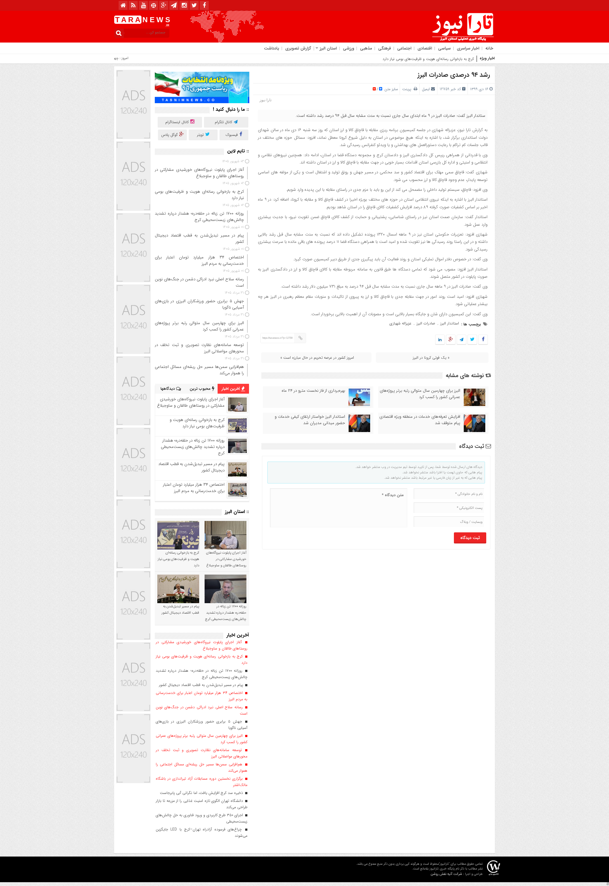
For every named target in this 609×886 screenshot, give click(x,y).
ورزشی (348, 48)
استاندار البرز (449, 323)
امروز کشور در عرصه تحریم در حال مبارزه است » (317, 358)
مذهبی (366, 48)
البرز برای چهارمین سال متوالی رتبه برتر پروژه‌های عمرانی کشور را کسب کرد (420, 394)
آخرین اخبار (231, 389)
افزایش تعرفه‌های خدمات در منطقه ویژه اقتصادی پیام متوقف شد (419, 420)
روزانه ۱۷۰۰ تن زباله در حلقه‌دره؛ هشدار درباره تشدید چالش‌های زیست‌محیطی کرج (193, 446)
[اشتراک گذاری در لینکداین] (440, 340)
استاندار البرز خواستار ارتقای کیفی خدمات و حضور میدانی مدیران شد (310, 420)
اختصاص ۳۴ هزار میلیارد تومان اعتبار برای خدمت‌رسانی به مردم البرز (194, 487)
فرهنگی (384, 48)
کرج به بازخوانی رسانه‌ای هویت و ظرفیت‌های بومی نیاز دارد (428, 59)
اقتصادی (424, 48)
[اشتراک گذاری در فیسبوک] (482, 340)
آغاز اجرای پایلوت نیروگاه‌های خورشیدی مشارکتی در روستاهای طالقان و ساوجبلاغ (191, 402)
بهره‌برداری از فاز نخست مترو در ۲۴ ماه (313, 391)
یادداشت (271, 48)
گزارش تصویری (298, 48)
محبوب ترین (201, 389)
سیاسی (444, 48)
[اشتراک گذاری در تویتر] (472, 340)
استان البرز (328, 48)
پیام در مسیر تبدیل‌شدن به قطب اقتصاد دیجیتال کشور (191, 467)
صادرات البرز (425, 323)
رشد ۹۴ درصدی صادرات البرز (453, 75)
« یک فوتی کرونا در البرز (431, 358)
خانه (489, 48)
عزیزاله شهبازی (400, 323)
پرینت (408, 89)
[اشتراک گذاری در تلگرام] (461, 340)
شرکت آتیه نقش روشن (446, 874)
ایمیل (426, 89)
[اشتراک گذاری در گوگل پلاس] (451, 340)
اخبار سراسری (468, 48)
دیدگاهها (168, 389)
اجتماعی (404, 48)
